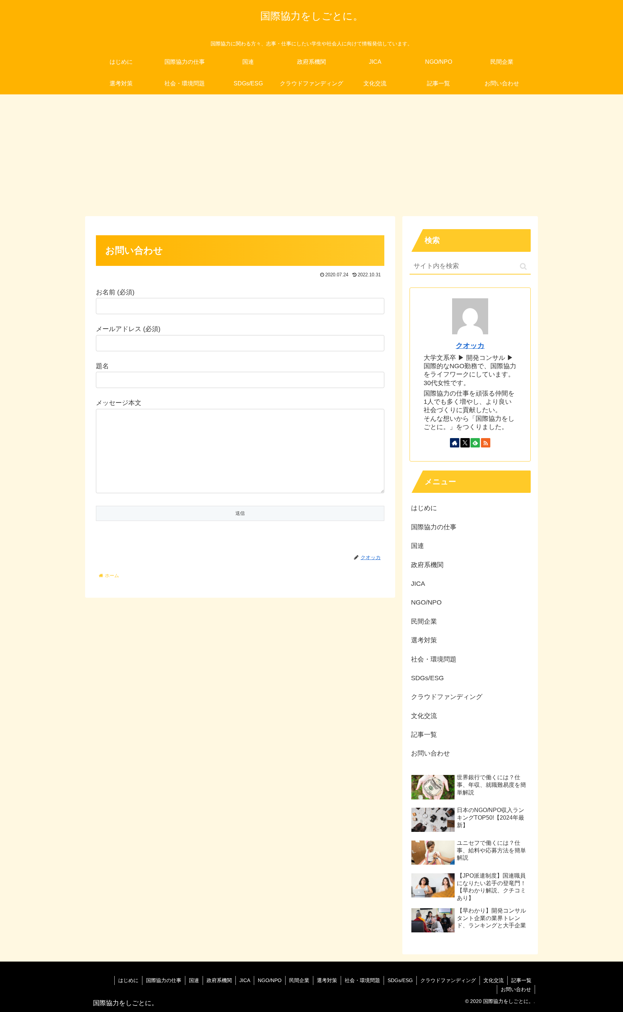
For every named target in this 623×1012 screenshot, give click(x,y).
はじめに (424, 508)
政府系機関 (427, 565)
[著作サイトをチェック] (454, 442)
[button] (523, 266)
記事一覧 (424, 734)
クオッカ (470, 345)
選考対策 (424, 640)
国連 (417, 545)
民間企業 (424, 621)
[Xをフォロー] (465, 442)
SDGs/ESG (427, 678)
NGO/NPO (426, 602)
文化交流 (424, 715)
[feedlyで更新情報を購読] (475, 442)
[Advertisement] (311, 153)
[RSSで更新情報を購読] (485, 442)
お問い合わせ (430, 753)
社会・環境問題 (433, 659)
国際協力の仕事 (433, 527)
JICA (418, 583)
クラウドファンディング (446, 696)
